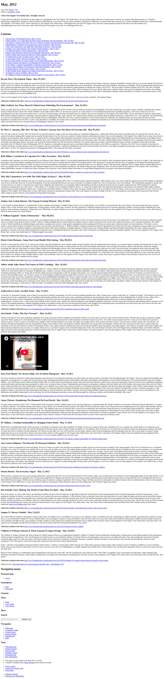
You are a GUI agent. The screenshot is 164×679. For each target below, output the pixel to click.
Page (7, 587)
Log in (7, 578)
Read (7, 602)
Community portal (11, 630)
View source (9, 604)
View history (9, 606)
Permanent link (10, 655)
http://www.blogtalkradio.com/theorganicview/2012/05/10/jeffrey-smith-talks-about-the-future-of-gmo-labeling (63, 287)
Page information (11, 657)
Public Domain (29, 663)
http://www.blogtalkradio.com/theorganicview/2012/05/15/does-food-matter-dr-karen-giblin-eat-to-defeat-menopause (66, 396)
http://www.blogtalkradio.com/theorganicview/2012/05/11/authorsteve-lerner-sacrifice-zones (57, 309)
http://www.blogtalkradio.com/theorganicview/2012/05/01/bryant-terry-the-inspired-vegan (56, 101)
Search (4, 615)
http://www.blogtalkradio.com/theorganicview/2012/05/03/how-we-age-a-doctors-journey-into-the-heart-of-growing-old (67, 152)
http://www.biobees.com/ (18, 504)
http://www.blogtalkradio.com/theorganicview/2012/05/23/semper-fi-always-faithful (54, 526)
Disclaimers (9, 670)
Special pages (10, 651)
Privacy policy (10, 666)
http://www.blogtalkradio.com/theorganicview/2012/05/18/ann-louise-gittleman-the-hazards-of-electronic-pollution (65, 467)
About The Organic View (14, 668)
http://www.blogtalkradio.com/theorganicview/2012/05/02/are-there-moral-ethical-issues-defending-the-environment (65, 125)
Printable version (11, 653)
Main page (9, 628)
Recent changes (10, 634)
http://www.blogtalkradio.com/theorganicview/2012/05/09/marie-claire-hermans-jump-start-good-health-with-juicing (65, 260)
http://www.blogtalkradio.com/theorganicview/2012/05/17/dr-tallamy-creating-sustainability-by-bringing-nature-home (66, 439)
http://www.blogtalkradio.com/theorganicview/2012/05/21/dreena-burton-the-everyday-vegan (57, 486)
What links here (10, 647)
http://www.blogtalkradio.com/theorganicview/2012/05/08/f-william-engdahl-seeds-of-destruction (59, 236)
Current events (10, 632)
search (18, 12)
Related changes (11, 649)
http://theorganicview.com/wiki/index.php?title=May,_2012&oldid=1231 (38, 564)
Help (7, 638)
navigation (11, 12)
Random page (10, 636)
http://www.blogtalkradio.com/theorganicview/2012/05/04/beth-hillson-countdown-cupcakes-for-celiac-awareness (65, 172)
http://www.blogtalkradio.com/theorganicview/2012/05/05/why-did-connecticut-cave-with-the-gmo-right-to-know (64, 197)
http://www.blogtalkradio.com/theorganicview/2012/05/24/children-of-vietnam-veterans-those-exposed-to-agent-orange (66, 560)
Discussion (9, 589)
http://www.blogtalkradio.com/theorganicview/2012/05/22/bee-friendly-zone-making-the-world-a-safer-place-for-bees (66, 508)
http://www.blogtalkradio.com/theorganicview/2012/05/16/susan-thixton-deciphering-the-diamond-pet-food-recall (64, 418)
